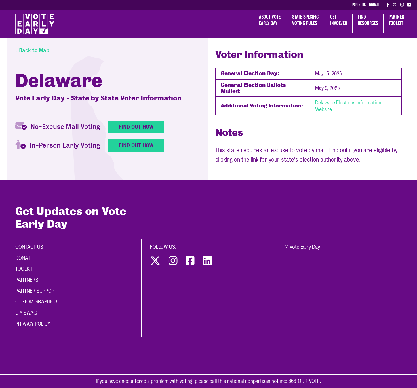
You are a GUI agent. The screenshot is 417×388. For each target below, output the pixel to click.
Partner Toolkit (397, 20)
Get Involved (338, 20)
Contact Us (29, 247)
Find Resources (368, 20)
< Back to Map (32, 50)
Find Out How (136, 127)
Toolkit (24, 269)
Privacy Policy (32, 324)
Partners (359, 4)
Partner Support (36, 291)
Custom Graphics (36, 302)
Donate (374, 4)
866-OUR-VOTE (304, 381)
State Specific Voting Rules (306, 20)
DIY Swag (26, 313)
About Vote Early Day (270, 20)
